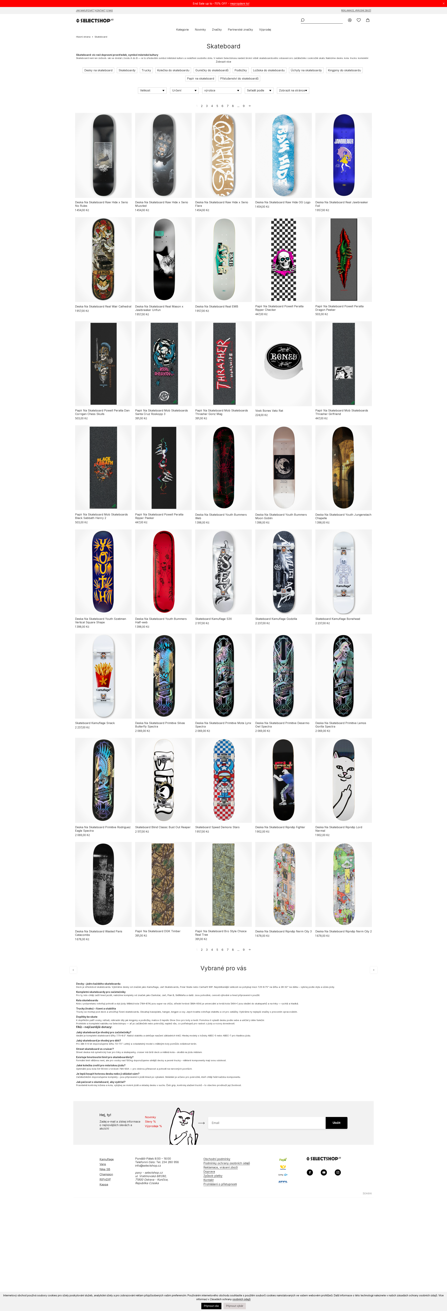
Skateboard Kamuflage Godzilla (276, 619)
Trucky (146, 70)
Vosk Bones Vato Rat (269, 410)
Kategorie (182, 29)
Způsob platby (212, 1175)
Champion (106, 1174)
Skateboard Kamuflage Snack (95, 723)
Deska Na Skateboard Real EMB (216, 306)
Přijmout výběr (234, 1305)
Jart (164, 995)
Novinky (200, 29)
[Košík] (367, 20)
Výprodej (265, 29)
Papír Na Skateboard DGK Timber (158, 931)
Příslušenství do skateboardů (239, 78)
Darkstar (155, 995)
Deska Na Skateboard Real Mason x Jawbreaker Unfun (159, 308)
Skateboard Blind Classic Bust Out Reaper (163, 827)
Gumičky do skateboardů (211, 70)
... (238, 106)
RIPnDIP (105, 1179)
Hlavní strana (83, 36)
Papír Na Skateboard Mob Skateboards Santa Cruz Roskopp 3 (161, 412)
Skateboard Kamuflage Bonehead (337, 619)
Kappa (104, 1184)
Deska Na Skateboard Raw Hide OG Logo (282, 202)
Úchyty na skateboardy (306, 70)
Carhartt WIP (206, 987)
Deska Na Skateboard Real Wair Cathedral (103, 306)
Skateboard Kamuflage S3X (213, 619)
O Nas (109, 10)
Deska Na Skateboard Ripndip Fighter (280, 827)
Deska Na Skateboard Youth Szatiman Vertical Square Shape (100, 620)
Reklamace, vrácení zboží (356, 10)
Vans (103, 1164)
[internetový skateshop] (95, 21)
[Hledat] (302, 20)
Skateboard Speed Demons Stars (217, 827)
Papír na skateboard (200, 78)
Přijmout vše (211, 1305)
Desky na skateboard (98, 70)
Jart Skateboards (169, 987)
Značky (217, 29)
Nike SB (105, 1169)
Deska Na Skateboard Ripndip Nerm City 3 (283, 931)
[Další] (373, 969)
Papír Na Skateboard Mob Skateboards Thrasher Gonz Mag (221, 412)
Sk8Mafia (180, 995)
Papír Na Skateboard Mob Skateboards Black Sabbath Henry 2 (101, 516)
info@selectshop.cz (148, 1165)
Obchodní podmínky (216, 1159)
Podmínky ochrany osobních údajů (226, 1163)
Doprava (209, 1171)
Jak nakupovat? (85, 10)
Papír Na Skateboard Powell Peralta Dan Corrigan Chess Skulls (102, 412)
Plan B (170, 995)
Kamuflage (153, 987)
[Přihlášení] (349, 20)
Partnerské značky (240, 29)
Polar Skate (186, 987)
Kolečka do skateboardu (173, 70)
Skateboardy (127, 70)
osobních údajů (241, 1299)
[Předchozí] (73, 969)
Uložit (336, 1122)
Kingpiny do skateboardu (344, 70)
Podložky (241, 70)
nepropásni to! (239, 3)
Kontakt (100, 10)
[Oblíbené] (359, 20)
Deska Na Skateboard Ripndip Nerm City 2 (343, 931)
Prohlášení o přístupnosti (220, 1184)
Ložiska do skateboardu (269, 70)
